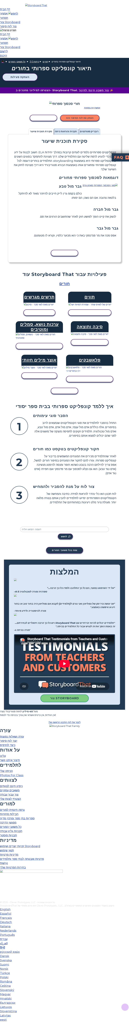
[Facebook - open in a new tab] (2, 883)
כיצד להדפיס (7, 745)
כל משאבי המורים (16, 61)
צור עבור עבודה (9, 794)
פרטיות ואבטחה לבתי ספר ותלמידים (22, 859)
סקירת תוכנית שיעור (41, 131)
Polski (4, 977)
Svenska (6, 960)
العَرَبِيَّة (4, 943)
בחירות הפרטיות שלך (13, 867)
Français (6, 918)
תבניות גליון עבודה (11, 831)
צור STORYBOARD (64, 698)
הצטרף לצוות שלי (10, 799)
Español (5, 913)
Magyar (5, 994)
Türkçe (5, 973)
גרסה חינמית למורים (12, 810)
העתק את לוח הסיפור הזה (80, 118)
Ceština (5, 986)
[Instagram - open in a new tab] (2, 888)
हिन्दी (2, 947)
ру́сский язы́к (10, 952)
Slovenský (7, 990)
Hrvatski (6, 998)
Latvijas (5, 1015)
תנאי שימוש (7, 850)
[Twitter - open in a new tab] (2, 893)
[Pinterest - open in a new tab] (2, 898)
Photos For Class (11, 775)
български (7, 1003)
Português (7, 935)
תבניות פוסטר (8, 835)
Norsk (4, 969)
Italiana (5, 926)
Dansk (4, 956)
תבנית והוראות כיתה (66, 131)
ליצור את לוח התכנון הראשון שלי (64, 722)
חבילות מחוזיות (9, 814)
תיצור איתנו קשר (10, 760)
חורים (45, 61)
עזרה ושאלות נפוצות (12, 736)
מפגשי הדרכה (8, 822)
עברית (4, 939)
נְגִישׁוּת (4, 863)
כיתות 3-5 (34, 61)
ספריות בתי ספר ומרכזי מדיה (17, 818)
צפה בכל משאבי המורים (64, 550)
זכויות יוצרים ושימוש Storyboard (20, 846)
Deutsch (6, 922)
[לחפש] (13, 13)
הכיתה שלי (6, 771)
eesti (3, 1020)
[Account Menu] (8, 30)
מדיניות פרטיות (9, 854)
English (5, 909)
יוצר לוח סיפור (8, 741)
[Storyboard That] (36, 5)
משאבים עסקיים (10, 790)
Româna (6, 981)
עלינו (3, 756)
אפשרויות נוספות (92, 107)
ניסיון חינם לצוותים (11, 786)
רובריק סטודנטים (89, 131)
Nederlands (8, 930)
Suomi (4, 964)
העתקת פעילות (20, 77)
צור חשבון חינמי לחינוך (94, 90)
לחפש (64, 536)
